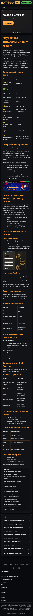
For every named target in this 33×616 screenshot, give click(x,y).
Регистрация (26, 2)
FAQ (2, 584)
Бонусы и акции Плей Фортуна (11, 496)
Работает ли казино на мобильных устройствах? (13, 549)
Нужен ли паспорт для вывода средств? (15, 534)
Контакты (3, 590)
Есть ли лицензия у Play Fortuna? (13, 524)
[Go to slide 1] (15, 32)
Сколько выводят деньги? (11, 531)
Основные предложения (10, 499)
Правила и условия (6, 574)
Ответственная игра (6, 579)
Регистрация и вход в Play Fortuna (12, 481)
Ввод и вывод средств (9, 489)
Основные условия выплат (11, 491)
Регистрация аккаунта (10, 484)
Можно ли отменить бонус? (11, 545)
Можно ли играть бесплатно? (12, 538)
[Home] (7, 2)
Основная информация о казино (12, 471)
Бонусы (3, 595)
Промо (3, 597)
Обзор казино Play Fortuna (10, 474)
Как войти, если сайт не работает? (13, 527)
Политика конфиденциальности (9, 576)
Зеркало (3, 600)
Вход (17, 2)
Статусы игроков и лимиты (11, 506)
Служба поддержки (9, 509)
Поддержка (4, 587)
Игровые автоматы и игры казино (12, 504)
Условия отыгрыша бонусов (11, 501)
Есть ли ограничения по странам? (13, 553)
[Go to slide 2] (17, 32)
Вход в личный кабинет (10, 486)
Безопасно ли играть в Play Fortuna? (14, 520)
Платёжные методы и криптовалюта (13, 494)
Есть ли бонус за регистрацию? (12, 541)
